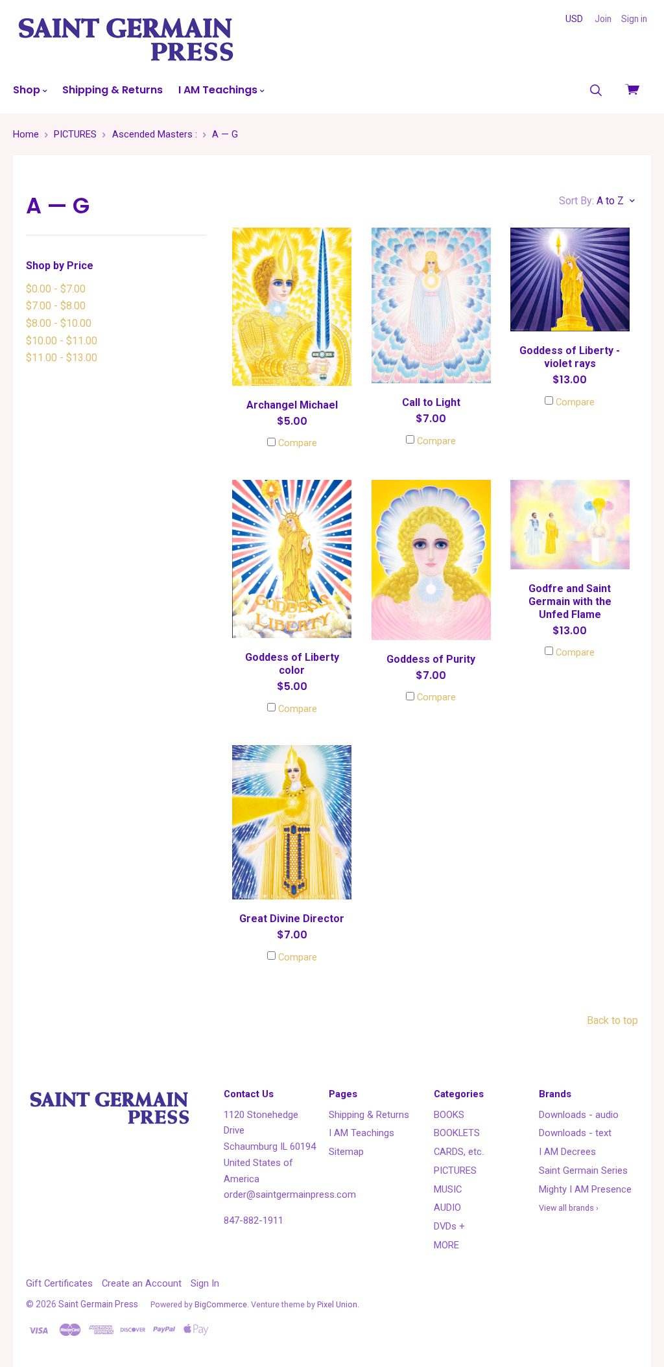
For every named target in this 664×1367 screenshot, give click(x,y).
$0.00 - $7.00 (56, 289)
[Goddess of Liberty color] (292, 559)
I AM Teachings (219, 89)
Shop (28, 89)
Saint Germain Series (583, 1170)
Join (603, 19)
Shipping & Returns (112, 89)
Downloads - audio (579, 1115)
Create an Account (142, 1283)
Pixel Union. (338, 1304)
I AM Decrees (567, 1152)
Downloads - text (575, 1133)
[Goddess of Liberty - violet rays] (570, 279)
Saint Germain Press (98, 1304)
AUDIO (447, 1207)
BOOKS (449, 1115)
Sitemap (346, 1152)
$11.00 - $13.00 (61, 357)
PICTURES (455, 1170)
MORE (446, 1245)
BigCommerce (221, 1304)
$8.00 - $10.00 (58, 323)
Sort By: (576, 201)
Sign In (205, 1283)
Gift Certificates (59, 1283)
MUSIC (448, 1189)
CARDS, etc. (459, 1152)
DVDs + (449, 1226)
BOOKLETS (457, 1133)
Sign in (634, 19)
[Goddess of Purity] (431, 560)
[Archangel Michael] (292, 306)
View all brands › (569, 1208)
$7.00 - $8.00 (56, 306)
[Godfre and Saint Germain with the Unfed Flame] (570, 524)
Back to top (612, 1020)
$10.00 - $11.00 (61, 341)
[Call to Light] (431, 305)
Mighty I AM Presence (585, 1189)
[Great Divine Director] (292, 822)
